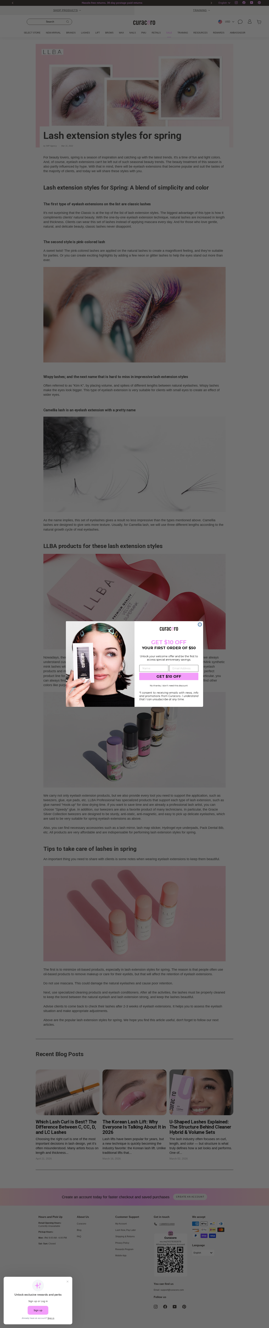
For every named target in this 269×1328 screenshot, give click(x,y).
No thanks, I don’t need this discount (169, 685)
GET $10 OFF (168, 676)
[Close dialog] (200, 624)
